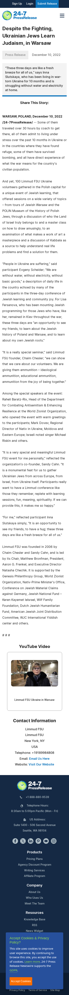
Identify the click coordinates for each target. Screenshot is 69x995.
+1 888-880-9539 (37, 797)
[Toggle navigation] (62, 15)
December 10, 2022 (46, 54)
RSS (34, 925)
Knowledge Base (34, 919)
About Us (34, 892)
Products (34, 852)
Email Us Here (39, 758)
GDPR (13, 970)
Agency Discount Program (34, 864)
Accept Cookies (21, 981)
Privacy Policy (17, 990)
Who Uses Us (34, 898)
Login (29, 3)
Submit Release (47, 3)
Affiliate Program (34, 876)
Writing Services (34, 870)
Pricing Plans (34, 859)
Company (34, 885)
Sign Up (17, 3)
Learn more (32, 961)
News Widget (34, 931)
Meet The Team (34, 903)
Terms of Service (37, 990)
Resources (35, 913)
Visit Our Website (41, 764)
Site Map (55, 990)
